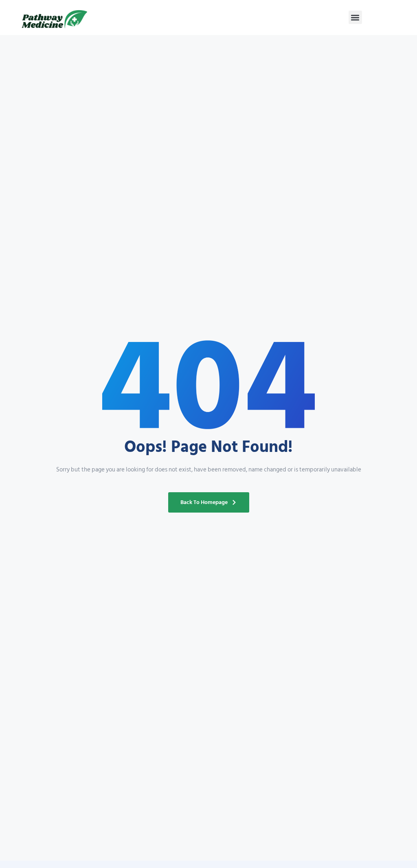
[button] (355, 17)
